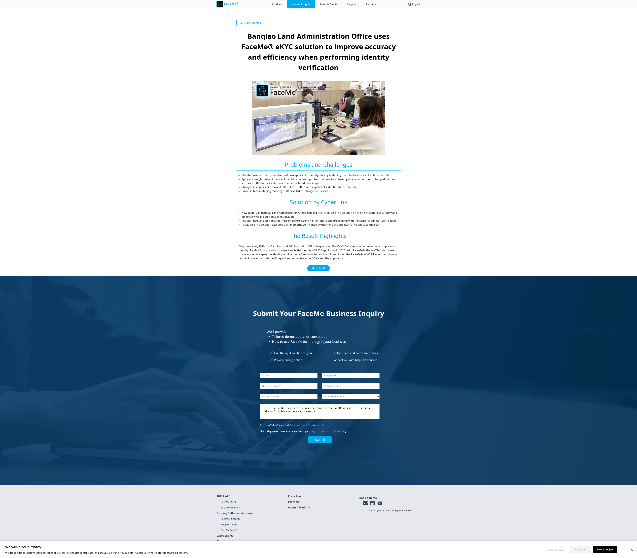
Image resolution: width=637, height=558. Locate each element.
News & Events (328, 4)
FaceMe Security (230, 518)
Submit (320, 440)
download (318, 268)
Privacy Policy (306, 425)
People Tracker (229, 524)
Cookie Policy (321, 425)
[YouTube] (379, 503)
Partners (371, 4)
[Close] (631, 549)
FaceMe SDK (228, 501)
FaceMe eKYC (229, 530)
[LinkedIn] (372, 503)
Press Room (295, 496)
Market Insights (301, 4)
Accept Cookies (605, 549)
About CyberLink (299, 507)
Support (351, 4)
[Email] (365, 503)
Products (277, 4)
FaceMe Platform (231, 507)
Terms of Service (333, 431)
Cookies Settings (554, 549)
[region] (318, 549)
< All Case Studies (250, 23)
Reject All (580, 549)
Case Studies (224, 535)
